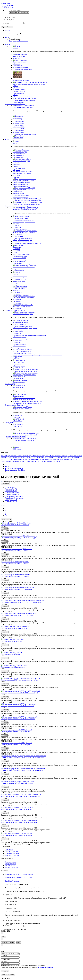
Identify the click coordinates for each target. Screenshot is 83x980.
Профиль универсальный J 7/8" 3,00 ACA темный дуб (19, 693)
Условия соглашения (12, 855)
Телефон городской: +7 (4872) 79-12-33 (18, 877)
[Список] (1, 505)
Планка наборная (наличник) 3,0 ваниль (15, 576)
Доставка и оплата (11, 851)
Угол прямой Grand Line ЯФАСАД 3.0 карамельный (19, 822)
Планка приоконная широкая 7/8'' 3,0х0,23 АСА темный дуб (21, 602)
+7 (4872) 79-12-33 (7, 7)
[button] (7, 30)
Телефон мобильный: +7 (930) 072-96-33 (19, 874)
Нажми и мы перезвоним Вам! (19, 12)
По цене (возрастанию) (13, 492)
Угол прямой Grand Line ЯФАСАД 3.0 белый (16, 809)
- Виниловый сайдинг (39, 456)
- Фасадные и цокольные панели (19, 457)
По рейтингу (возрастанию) (14, 498)
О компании (9, 850)
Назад (3, 936)
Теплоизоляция (10, 384)
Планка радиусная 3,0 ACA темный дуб (14, 628)
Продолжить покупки (8, 942)
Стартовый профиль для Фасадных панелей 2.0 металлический (23, 757)
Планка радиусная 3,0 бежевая (11, 641)
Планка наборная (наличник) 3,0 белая (14, 563)
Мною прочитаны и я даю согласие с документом (28, 967)
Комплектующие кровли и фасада (16, 206)
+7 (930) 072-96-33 (7, 5)
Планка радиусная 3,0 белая (10, 654)
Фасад (7, 139)
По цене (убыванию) (12, 494)
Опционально (5, 959)
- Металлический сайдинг (57, 456)
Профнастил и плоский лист (15, 104)
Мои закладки (10, 865)
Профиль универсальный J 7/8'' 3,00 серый (15, 744)
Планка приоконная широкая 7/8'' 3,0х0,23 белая (17, 615)
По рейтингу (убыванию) (13, 496)
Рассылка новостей (11, 867)
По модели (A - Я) (11, 500)
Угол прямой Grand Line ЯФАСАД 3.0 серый (16, 835)
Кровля (7, 44)
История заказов (10, 864)
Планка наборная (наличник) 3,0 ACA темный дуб (18, 538)
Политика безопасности (13, 853)
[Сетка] (3, 505)
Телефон (4, 955)
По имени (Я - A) (11, 491)
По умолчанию (10, 487)
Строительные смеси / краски (15, 310)
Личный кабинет (11, 862)
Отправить (5, 971)
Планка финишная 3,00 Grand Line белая (15, 525)
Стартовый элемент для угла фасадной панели (17, 783)
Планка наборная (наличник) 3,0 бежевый (15, 550)
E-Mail (3, 951)
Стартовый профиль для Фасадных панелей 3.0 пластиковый (22, 770)
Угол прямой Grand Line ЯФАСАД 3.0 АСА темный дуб (20, 796)
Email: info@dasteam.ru (12, 881)
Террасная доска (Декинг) (14, 405)
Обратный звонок (7, 27)
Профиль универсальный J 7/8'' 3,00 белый (15, 732)
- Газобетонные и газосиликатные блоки (20, 459)
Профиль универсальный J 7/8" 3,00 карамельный (18, 719)
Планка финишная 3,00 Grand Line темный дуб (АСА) (19, 680)
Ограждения (9, 423)
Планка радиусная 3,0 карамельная (13, 667)
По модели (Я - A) (11, 501)
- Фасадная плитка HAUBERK (42, 457)
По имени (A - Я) (11, 489)
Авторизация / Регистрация (18, 41)
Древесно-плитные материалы (15, 437)
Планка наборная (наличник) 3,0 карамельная (16, 589)
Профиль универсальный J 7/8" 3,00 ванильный (17, 706)
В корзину (5, 528)
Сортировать (5, 483)
